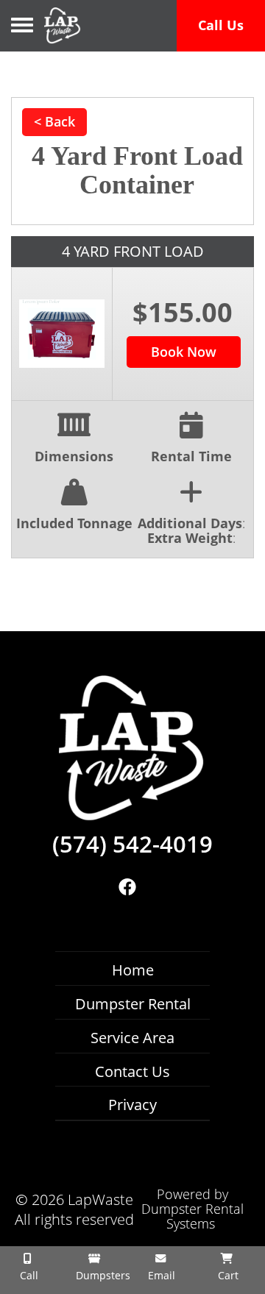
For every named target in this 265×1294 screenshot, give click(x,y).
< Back (54, 121)
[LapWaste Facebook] (127, 887)
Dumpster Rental (133, 1004)
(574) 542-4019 (132, 844)
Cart (227, 1275)
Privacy (132, 1105)
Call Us (221, 25)
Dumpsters (99, 1275)
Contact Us (132, 1071)
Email (160, 1275)
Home (133, 970)
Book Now (183, 351)
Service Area (132, 1038)
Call (27, 1275)
